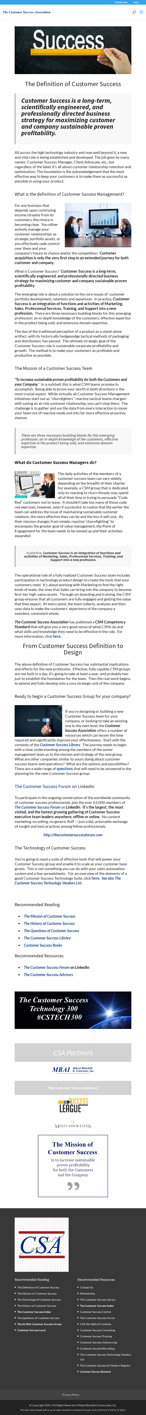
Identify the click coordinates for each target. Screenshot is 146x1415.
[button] (73, 1166)
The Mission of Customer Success (37, 1293)
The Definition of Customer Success (38, 1287)
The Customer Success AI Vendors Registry (105, 1365)
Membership (121, 2)
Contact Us (86, 1287)
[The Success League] (73, 1105)
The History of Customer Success (36, 1305)
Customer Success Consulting (97, 1330)
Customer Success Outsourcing (98, 1342)
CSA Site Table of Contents (95, 1324)
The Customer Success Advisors (73, 1088)
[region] (73, 1166)
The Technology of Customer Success (39, 1299)
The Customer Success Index (34, 1311)
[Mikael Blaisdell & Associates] (73, 1070)
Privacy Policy (70, 1394)
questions (65, 768)
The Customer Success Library (98, 1299)
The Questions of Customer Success (38, 1318)
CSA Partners (73, 1052)
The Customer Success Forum (43, 786)
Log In (136, 2)
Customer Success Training (96, 1336)
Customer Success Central (95, 1311)
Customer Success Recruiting (97, 1348)
